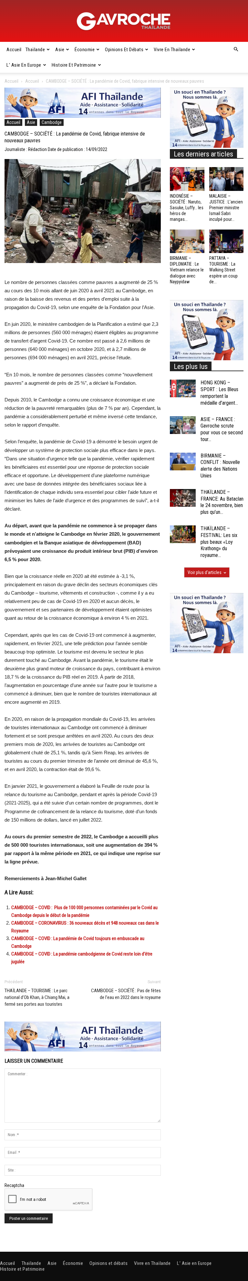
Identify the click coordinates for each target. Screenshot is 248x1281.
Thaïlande (35, 49)
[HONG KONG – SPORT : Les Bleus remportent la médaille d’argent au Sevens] (183, 388)
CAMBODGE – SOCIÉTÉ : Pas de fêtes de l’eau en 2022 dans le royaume (126, 994)
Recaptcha (14, 1185)
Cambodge (52, 122)
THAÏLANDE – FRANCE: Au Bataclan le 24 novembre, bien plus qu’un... (222, 502)
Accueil (14, 49)
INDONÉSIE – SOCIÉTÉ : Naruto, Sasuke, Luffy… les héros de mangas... (186, 207)
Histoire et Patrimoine (74, 65)
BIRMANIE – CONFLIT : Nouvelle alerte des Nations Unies (220, 466)
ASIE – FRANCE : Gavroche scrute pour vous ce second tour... (222, 429)
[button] (235, 49)
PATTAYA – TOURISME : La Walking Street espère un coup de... (223, 270)
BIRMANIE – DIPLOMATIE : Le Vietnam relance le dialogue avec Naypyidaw (187, 270)
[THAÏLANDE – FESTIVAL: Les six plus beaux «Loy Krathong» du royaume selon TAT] (183, 534)
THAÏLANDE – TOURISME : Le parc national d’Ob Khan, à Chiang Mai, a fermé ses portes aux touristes (37, 997)
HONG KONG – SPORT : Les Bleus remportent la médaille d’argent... (219, 393)
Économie (85, 49)
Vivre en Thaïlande (172, 49)
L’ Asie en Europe (23, 65)
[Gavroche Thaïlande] (124, 21)
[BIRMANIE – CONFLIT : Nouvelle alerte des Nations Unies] (183, 461)
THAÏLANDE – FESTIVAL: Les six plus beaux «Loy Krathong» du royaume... (219, 541)
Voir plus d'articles (205, 572)
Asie (59, 49)
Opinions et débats (124, 49)
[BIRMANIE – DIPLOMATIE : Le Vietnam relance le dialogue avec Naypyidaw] (187, 241)
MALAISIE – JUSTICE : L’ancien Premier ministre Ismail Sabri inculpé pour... (226, 207)
